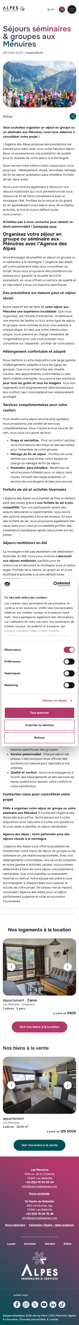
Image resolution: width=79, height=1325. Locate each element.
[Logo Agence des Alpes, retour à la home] (14, 10)
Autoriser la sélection (39, 725)
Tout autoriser (39, 712)
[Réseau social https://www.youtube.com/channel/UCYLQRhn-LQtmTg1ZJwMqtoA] (44, 1304)
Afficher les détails (54, 700)
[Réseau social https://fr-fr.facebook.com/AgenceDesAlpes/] (17, 1304)
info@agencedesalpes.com (39, 1186)
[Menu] (71, 9)
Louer (11, 1244)
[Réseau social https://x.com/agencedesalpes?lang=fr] (35, 1304)
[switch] (69, 662)
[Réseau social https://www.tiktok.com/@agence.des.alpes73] (62, 1304)
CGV (51, 1315)
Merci (44, 1315)
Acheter (30, 1244)
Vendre (50, 1244)
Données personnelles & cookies (39, 1319)
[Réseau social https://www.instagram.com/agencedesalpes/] (26, 1304)
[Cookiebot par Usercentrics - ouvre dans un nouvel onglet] (58, 584)
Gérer (68, 1244)
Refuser (39, 737)
